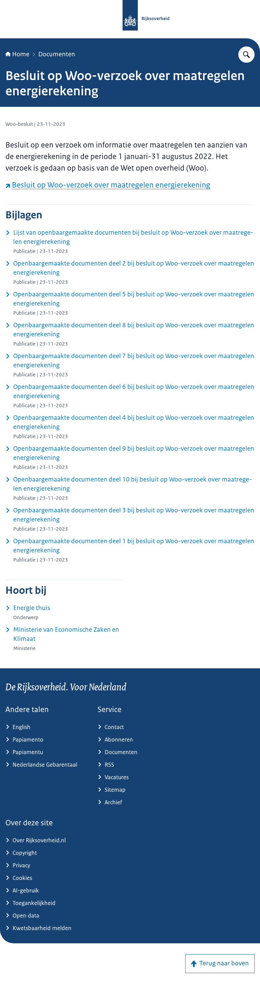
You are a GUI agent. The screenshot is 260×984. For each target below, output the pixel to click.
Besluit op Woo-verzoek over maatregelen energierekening (111, 185)
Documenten (56, 54)
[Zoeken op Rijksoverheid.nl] (246, 54)
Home (20, 54)
